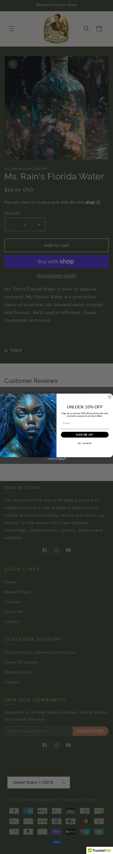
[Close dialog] (110, 396)
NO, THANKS (85, 443)
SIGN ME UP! (85, 434)
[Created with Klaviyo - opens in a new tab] (56, 459)
